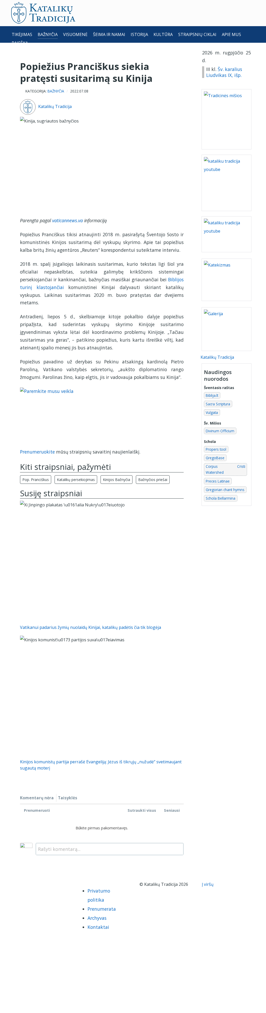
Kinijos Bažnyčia (116, 479)
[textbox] (109, 849)
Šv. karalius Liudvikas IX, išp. (224, 72)
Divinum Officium (220, 430)
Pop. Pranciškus (35, 479)
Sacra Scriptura (218, 403)
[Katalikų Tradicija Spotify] (20, 895)
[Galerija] (226, 329)
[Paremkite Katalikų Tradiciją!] (102, 414)
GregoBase (215, 457)
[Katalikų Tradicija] (31, 895)
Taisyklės (67, 798)
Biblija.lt (212, 395)
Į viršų (208, 884)
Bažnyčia (56, 91)
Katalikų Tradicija (55, 107)
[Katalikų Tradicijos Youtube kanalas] (226, 234)
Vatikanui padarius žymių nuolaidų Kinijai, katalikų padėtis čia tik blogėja (90, 627)
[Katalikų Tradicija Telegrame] (52, 885)
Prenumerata (102, 909)
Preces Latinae (218, 481)
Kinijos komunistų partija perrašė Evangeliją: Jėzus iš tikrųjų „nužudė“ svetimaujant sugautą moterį (101, 765)
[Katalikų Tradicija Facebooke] (20, 885)
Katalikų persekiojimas (76, 479)
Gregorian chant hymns (225, 489)
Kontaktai (98, 927)
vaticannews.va (67, 220)
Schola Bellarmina (220, 498)
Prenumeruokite (37, 452)
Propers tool (216, 449)
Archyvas (97, 918)
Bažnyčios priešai (152, 479)
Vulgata (212, 412)
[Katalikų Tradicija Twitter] (42, 885)
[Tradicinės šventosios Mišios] (226, 119)
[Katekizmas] (226, 279)
